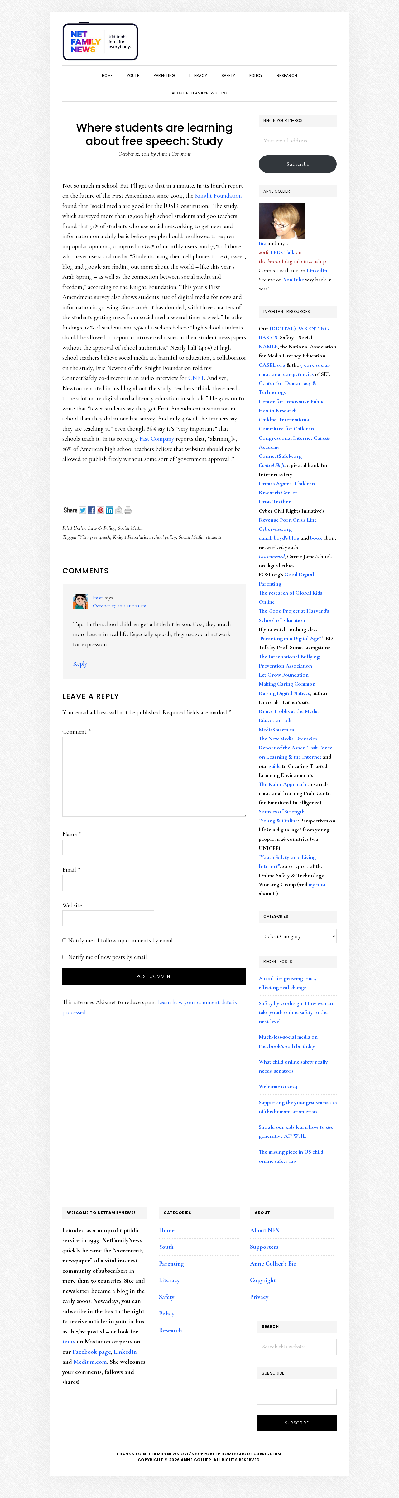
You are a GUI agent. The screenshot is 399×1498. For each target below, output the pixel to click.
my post (317, 884)
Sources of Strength (282, 811)
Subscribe (297, 163)
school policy (164, 537)
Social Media (130, 527)
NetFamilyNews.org (101, 43)
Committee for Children (286, 428)
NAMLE (268, 346)
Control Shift (272, 465)
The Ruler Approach (282, 784)
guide (274, 766)
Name (71, 834)
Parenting (171, 1263)
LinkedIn (317, 270)
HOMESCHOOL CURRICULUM (251, 1454)
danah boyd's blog (279, 537)
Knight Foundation (218, 195)
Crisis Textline (275, 501)
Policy (166, 1313)
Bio (263, 243)
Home (167, 1230)
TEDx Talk (282, 252)
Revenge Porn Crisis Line (288, 519)
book (316, 537)
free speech (100, 537)
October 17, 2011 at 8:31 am (119, 606)
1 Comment (179, 153)
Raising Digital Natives (284, 693)
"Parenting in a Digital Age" (290, 638)
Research (170, 1330)
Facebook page (92, 1352)
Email (71, 869)
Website (72, 905)
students (214, 537)
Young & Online (279, 820)
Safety (166, 1297)
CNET (196, 378)
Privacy (259, 1297)
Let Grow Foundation (284, 674)
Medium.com (90, 1362)
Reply (80, 664)
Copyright (263, 1280)
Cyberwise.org (275, 528)
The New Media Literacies (288, 738)
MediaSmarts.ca (276, 729)
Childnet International (284, 419)
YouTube (293, 279)
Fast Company (157, 439)
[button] (330, 38)
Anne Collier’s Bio (273, 1263)
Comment (76, 731)
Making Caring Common (287, 683)
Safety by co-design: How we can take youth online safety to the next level (296, 1012)
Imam (98, 598)
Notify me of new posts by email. (108, 957)
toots (68, 1341)
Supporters (264, 1247)
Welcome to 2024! (279, 1086)
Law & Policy (101, 527)
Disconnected (272, 556)
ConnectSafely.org (280, 455)
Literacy (169, 1280)
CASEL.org (272, 364)
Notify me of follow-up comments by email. (121, 940)
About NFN (265, 1230)
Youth (166, 1247)
